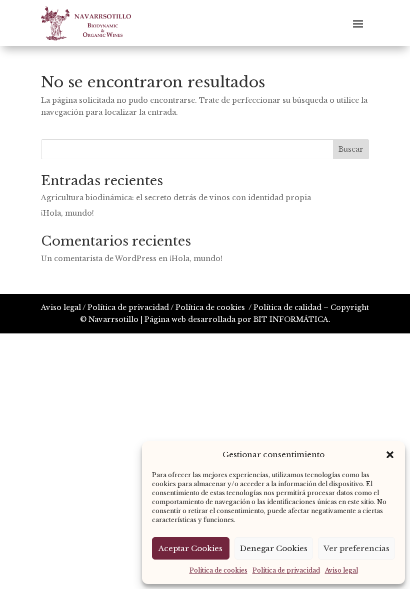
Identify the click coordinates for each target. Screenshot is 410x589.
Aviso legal (341, 570)
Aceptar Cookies (190, 548)
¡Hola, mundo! (67, 213)
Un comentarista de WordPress (98, 258)
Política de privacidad (286, 570)
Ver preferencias (357, 548)
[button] (390, 455)
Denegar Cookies (274, 548)
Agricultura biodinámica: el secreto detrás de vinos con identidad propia (176, 197)
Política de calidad (288, 307)
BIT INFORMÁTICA (291, 319)
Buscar (351, 149)
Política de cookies (219, 570)
